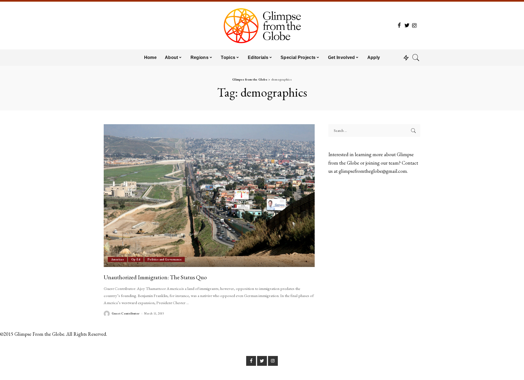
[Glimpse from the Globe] (262, 25)
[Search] (416, 57)
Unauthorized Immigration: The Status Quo (155, 277)
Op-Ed (135, 259)
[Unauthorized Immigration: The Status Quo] (209, 195)
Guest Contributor (126, 313)
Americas (117, 259)
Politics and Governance (164, 259)
